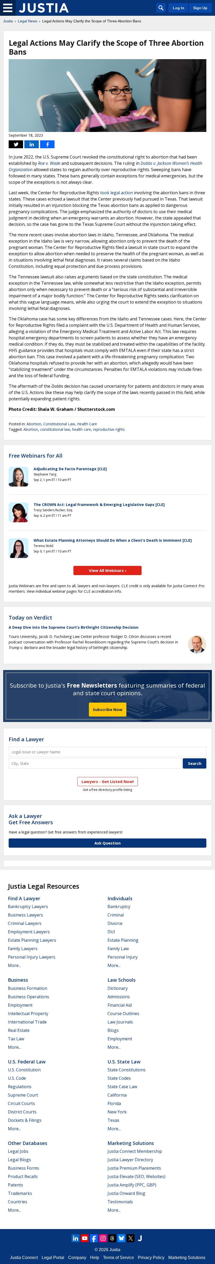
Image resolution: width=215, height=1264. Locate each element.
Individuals (120, 898)
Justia (8, 21)
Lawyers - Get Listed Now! (108, 781)
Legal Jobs (18, 1151)
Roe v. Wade (49, 163)
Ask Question (107, 843)
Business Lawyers (25, 915)
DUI (111, 932)
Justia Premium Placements (134, 1168)
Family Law (118, 948)
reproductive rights (109, 429)
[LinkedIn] (75, 1238)
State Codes (119, 1078)
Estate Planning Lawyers (32, 940)
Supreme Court (23, 1095)
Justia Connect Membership (135, 1151)
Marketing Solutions (131, 1143)
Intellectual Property (28, 1013)
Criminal (116, 915)
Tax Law (16, 1039)
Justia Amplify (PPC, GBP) (132, 1185)
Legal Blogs (19, 1160)
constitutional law (55, 429)
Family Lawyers (22, 948)
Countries (17, 1202)
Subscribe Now (107, 709)
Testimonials (120, 1202)
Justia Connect (24, 1257)
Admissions (119, 997)
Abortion (33, 423)
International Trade (27, 1022)
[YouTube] (85, 1238)
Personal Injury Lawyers (31, 957)
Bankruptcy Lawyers (28, 906)
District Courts (22, 1112)
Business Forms (23, 1168)
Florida (114, 1103)
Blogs (113, 1030)
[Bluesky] (121, 1238)
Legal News (27, 21)
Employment (20, 1005)
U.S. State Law (124, 1061)
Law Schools (122, 980)
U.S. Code (17, 1078)
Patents (15, 1185)
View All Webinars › (107, 570)
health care (81, 429)
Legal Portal (53, 1257)
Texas (113, 1120)
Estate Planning (123, 940)
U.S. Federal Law (27, 1061)
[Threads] (112, 1238)
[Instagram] (103, 1238)
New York (117, 1112)
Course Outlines (123, 1013)
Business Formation (27, 988)
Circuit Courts (21, 1103)
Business (18, 980)
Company (77, 1257)
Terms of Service (118, 1257)
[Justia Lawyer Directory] (140, 1238)
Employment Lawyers (29, 932)
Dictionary (118, 988)
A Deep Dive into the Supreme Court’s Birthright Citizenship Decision (73, 627)
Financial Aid (120, 1005)
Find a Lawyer (26, 739)
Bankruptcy (119, 906)
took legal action (116, 193)
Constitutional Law (59, 423)
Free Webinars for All (35, 456)
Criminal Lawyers (24, 923)
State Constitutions (127, 1070)
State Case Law (122, 1086)
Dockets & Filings (24, 1120)
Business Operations (28, 997)
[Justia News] (44, 8)
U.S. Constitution (24, 1070)
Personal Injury (123, 957)
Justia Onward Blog (126, 1193)
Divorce (115, 923)
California (117, 1095)
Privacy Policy (151, 1257)
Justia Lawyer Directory (130, 1160)
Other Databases (27, 1143)
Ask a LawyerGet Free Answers (31, 819)
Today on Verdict (30, 617)
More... (14, 965)
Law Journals (120, 1022)
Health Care (87, 423)
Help (94, 1257)
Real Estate (19, 1030)
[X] (131, 1238)
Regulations (19, 1086)
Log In (178, 8)
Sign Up (200, 8)
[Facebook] (94, 1238)
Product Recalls (23, 1176)
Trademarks (20, 1193)
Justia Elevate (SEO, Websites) (136, 1176)
